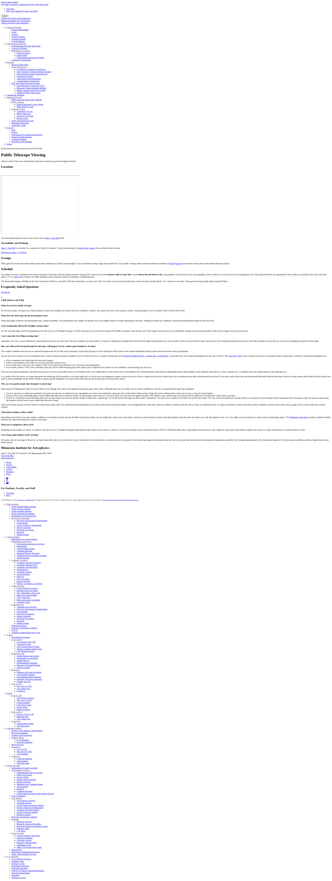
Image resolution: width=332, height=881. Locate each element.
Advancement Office (25, 724)
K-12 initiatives (23, 740)
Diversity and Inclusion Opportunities (32, 521)
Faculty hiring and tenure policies (30, 805)
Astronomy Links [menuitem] (18, 125)
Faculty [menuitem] (14, 132)
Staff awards (16, 850)
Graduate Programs (24, 791)
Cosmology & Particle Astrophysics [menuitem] (31, 69)
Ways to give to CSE (25, 714)
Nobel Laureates (23, 668)
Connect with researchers (21, 735)
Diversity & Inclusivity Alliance (24, 628)
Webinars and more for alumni (29, 672)
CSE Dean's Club (24, 705)
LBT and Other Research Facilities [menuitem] (25, 83)
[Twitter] (7, 478)
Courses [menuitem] (14, 34)
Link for (16, 277)
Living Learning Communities (29, 525)
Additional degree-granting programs (32, 556)
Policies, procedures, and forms (29, 584)
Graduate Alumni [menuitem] (18, 39)
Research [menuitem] (10, 62)
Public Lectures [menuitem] (17, 102)
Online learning (23, 558)
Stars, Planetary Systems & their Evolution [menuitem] (34, 72)
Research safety (23, 829)
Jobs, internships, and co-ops (28, 593)
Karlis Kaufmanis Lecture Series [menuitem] (30, 104)
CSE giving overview (25, 698)
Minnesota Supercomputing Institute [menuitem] (31, 88)
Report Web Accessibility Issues (127, 500)
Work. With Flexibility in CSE (23, 854)
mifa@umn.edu (176, 263)
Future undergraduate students (23, 507)
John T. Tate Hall (52, 238)
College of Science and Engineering (15, 18)
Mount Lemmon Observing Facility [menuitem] (31, 90)
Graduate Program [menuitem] (13, 27)
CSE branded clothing (26, 675)
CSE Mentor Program (25, 651)
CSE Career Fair (23, 598)
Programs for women (25, 530)
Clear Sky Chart (234, 356)
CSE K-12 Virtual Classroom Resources (27, 871)
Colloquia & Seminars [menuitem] (15, 95)
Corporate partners (13, 728)
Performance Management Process (25, 852)
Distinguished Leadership (27, 663)
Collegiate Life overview (27, 607)
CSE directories (23, 726)
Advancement (22, 761)
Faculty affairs (22, 777)
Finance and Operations (26, 780)
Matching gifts (22, 717)
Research (10, 472)
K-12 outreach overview (21, 859)
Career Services (17, 586)
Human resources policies (27, 812)
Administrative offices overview (30, 773)
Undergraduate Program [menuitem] (16, 44)
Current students (13, 537)
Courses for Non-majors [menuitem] (21, 60)
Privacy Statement (109, 500)
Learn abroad (22, 523)
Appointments (22, 570)
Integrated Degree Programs (28, 553)
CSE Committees (18, 796)
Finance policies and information (30, 808)
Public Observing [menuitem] (24, 114)
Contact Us (16, 721)
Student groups (23, 535)
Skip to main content (9, 2)
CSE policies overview (26, 801)
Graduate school (23, 602)
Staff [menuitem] (13, 130)
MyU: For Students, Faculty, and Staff (21, 11)
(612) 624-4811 (7, 456)
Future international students (22, 514)
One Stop (10, 9)
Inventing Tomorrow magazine (29, 679)
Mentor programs (24, 528)
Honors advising (23, 581)
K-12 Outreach (12, 857)
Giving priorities (23, 703)
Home (8, 462)
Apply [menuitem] (14, 32)
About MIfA (11, 467)
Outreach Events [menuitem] (18, 109)
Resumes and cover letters (27, 591)
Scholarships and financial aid (23, 516)
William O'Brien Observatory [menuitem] (29, 93)
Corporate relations (24, 759)
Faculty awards (17, 833)
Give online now (23, 689)
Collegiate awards (24, 845)
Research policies (24, 815)
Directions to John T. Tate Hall (13, 252)
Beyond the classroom (20, 518)
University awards (24, 840)
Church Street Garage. (86, 248)
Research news (17, 745)
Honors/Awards (17, 654)
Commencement (23, 574)
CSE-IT (14, 630)
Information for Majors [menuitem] (20, 51)
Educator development (20, 873)
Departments (22, 546)
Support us (15, 747)
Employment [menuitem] (22, 55)
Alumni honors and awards (28, 656)
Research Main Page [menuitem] (19, 65)
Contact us (21, 691)
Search (4, 16)
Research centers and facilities (29, 824)
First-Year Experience (25, 614)
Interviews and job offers (27, 595)
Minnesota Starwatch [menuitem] (20, 123)
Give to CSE (16, 684)
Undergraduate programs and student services (35, 794)
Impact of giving (23, 710)
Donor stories (22, 707)
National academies (25, 838)
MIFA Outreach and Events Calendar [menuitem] (26, 100)
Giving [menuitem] (9, 144)
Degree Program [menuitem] (18, 37)
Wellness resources (19, 626)
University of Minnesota (25, 500)
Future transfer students (20, 509)
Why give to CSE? (24, 686)
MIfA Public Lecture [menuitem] (25, 107)
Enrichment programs (20, 866)
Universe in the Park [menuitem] (25, 116)
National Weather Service (134, 356)
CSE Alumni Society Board (28, 647)
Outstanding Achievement (27, 658)
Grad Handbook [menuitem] (18, 41)
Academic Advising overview (29, 563)
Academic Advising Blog (27, 567)
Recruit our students (19, 733)
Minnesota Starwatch (298, 417)
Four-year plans (23, 579)
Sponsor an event (18, 878)
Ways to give (16, 712)
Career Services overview (27, 588)
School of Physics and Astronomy (15, 23)
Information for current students (24, 539)
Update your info (24, 682)
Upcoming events (24, 644)
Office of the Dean (24, 775)
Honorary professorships (27, 843)
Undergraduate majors (26, 549)
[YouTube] (7, 483)
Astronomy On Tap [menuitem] (25, 111)
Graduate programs (24, 551)
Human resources (24, 782)
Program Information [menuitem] (20, 30)
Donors (9, 693)
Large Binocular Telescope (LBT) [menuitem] (30, 86)
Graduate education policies (28, 810)
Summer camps (17, 861)
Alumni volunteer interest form (29, 649)
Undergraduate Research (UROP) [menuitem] (30, 58)
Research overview (24, 822)
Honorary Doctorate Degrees (28, 665)
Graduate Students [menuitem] (18, 139)
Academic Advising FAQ (27, 565)
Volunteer (15, 875)
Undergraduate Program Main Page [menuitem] (25, 46)
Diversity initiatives (24, 742)
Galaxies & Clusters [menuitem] (25, 76)
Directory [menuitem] (10, 128)
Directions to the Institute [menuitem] (21, 142)
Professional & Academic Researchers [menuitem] (27, 135)
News (8, 474)
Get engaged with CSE (26, 642)
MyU (8, 495)
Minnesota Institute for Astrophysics (15, 21)
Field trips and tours (19, 868)
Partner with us (17, 738)
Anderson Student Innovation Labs (25, 633)
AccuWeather (162, 356)
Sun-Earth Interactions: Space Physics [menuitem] (32, 74)
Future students (12, 504)
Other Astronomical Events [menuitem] (22, 121)
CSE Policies (16, 798)
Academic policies (24, 803)
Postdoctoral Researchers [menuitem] (21, 137)
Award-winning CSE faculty (28, 836)
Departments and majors (21, 542)
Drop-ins (20, 577)
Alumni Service (23, 661)
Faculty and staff (13, 766)
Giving (9, 469)
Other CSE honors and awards (29, 847)
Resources (15, 670)
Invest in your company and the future (27, 731)
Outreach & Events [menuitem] (14, 97)
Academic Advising (19, 560)
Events (9, 465)
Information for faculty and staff (24, 768)
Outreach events (18, 864)
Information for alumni (20, 637)
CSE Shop (21, 831)
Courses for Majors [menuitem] (19, 48)
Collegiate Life (17, 605)
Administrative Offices (20, 770)
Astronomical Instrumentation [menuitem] (29, 79)
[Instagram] (7, 481)
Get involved (16, 640)
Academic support (24, 572)
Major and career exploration (28, 600)
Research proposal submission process (32, 826)
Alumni (9, 635)
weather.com (151, 356)
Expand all (5, 292)
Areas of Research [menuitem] (18, 67)
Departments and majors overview (31, 544)
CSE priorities (22, 754)
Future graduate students (21, 511)
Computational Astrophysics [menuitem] (28, 81)
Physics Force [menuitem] (22, 118)
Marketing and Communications (30, 784)
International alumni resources (29, 677)
